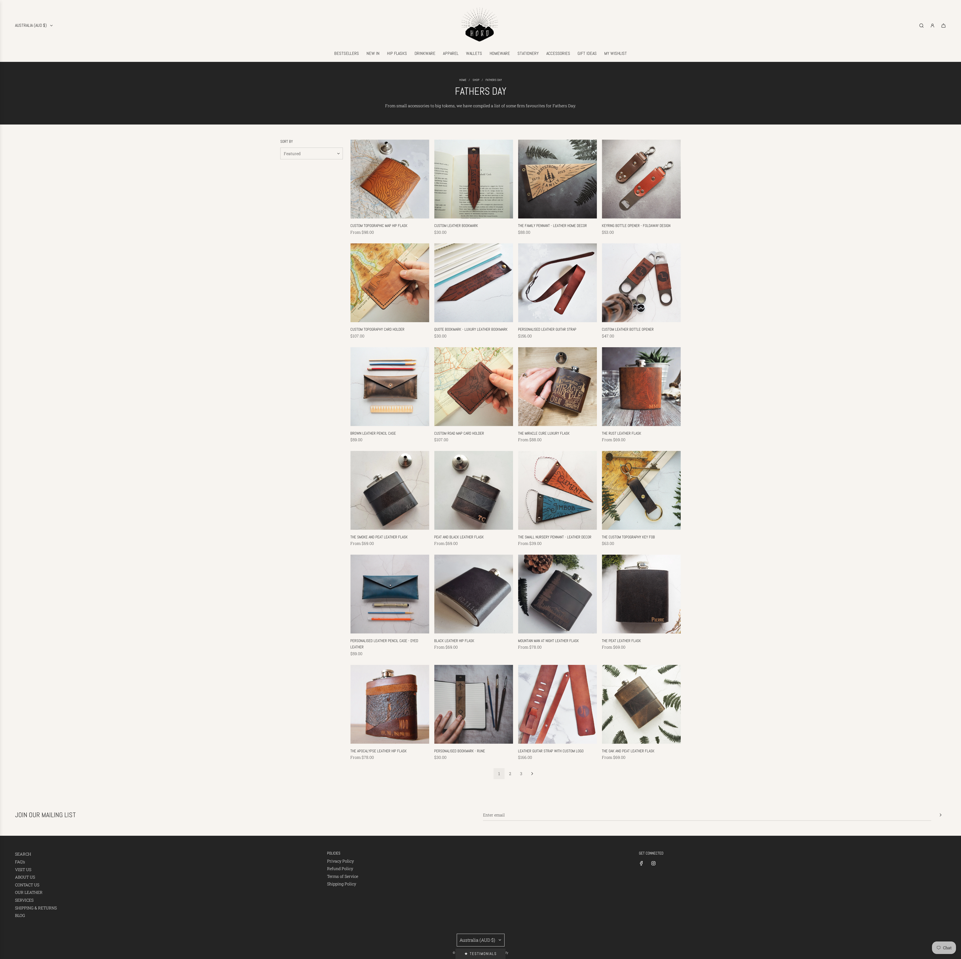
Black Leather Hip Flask (454, 640)
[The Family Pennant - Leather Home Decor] (557, 179)
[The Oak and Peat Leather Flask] (641, 704)
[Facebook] (641, 863)
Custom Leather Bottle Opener (628, 329)
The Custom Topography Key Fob (628, 537)
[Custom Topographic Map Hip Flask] (389, 179)
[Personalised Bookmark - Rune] (473, 704)
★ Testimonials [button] (480, 953)
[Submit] (940, 814)
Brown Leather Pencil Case (373, 433)
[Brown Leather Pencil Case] (389, 386)
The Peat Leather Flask (621, 640)
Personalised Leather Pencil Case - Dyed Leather (384, 644)
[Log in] (932, 25)
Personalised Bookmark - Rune (459, 751)
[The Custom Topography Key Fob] (641, 490)
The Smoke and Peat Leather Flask (379, 537)
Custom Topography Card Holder (377, 329)
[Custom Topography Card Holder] (389, 282)
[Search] (921, 25)
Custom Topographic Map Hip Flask (378, 225)
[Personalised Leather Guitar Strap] (557, 282)
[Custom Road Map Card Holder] (473, 386)
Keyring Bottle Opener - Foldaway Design (636, 225)
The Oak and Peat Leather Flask (628, 751)
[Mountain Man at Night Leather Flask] (557, 594)
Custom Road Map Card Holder (459, 433)
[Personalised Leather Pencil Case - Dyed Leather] (389, 594)
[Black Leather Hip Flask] (473, 594)
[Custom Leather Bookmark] (473, 179)
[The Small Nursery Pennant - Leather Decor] (557, 490)
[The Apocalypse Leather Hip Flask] (389, 704)
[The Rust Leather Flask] (641, 386)
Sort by (286, 142)
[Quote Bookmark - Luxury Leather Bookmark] (473, 282)
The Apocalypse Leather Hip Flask (378, 751)
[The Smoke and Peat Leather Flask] (389, 490)
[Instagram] (653, 863)
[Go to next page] (532, 773)
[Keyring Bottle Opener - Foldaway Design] (641, 179)
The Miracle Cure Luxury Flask (544, 433)
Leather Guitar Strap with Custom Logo (551, 751)
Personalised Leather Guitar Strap (547, 329)
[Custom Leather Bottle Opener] (641, 282)
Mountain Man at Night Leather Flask (548, 640)
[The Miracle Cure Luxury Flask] (557, 386)
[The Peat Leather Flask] (641, 594)
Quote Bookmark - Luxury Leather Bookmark (471, 329)
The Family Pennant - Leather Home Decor (552, 225)
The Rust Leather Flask (621, 433)
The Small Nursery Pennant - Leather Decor (554, 537)
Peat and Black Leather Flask (459, 537)
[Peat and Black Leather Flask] (473, 490)
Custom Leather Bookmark (456, 225)
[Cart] (943, 25)
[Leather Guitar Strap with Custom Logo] (557, 704)
